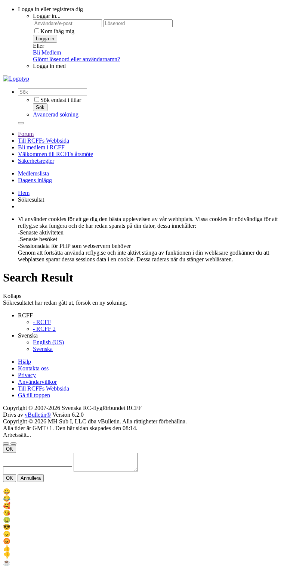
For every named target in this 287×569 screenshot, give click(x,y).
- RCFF (42, 322)
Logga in (45, 38)
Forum (26, 134)
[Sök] (21, 123)
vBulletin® (38, 414)
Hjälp (24, 361)
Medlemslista (33, 173)
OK (9, 449)
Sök (40, 107)
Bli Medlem (47, 52)
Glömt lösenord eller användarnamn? (76, 59)
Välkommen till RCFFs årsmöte (55, 154)
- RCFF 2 (44, 329)
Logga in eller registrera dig (50, 9)
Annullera (31, 478)
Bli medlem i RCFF (41, 147)
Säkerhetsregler (36, 161)
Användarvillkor (37, 382)
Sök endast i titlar (60, 100)
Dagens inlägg (35, 180)
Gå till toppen (34, 395)
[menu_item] (143, 491)
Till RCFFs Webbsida (43, 140)
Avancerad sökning (55, 114)
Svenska (43, 349)
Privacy (27, 375)
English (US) (48, 342)
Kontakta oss (33, 368)
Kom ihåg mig (57, 31)
